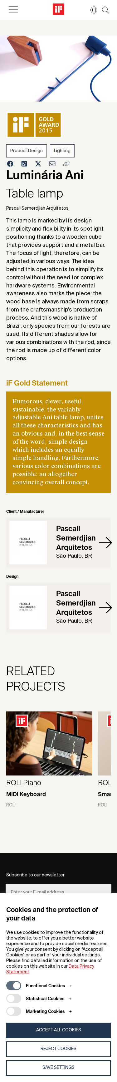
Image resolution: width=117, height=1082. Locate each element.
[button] (90, 10)
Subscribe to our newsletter (35, 875)
